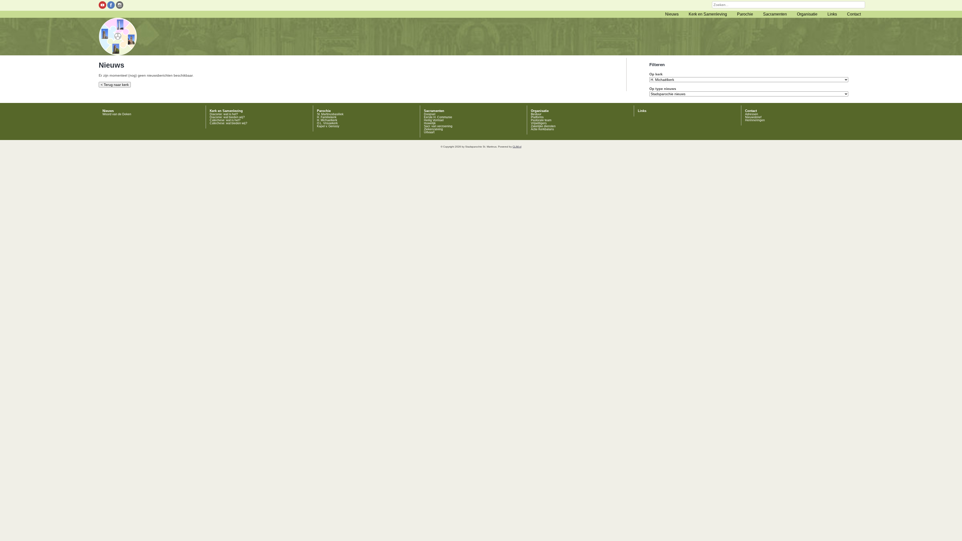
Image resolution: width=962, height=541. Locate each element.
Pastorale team (541, 120)
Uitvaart (429, 132)
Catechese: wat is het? (225, 120)
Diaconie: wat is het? (224, 114)
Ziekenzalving (433, 129)
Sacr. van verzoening (438, 126)
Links (832, 14)
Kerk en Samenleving (708, 14)
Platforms (537, 117)
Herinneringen (755, 120)
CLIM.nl (517, 146)
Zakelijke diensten (543, 126)
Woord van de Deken (116, 114)
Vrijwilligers (539, 123)
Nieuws (672, 14)
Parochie (745, 14)
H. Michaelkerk (327, 120)
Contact (854, 14)
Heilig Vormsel (434, 120)
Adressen (751, 114)
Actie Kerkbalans (542, 129)
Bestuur (536, 114)
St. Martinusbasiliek (330, 114)
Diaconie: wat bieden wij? (227, 117)
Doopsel (429, 114)
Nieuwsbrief (753, 117)
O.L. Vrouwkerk (327, 123)
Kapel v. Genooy (328, 126)
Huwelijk (430, 123)
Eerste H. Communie (438, 117)
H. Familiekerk (326, 117)
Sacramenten (775, 14)
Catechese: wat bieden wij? (228, 123)
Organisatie (807, 14)
